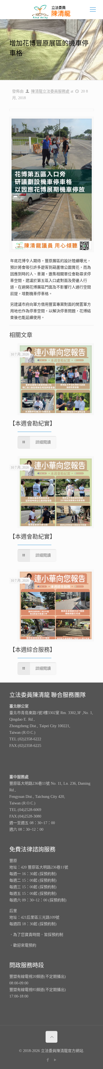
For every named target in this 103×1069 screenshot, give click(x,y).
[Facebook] (48, 1060)
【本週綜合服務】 (32, 649)
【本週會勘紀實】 (32, 423)
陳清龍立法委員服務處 (50, 91)
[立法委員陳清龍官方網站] (51, 9)
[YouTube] (55, 1060)
